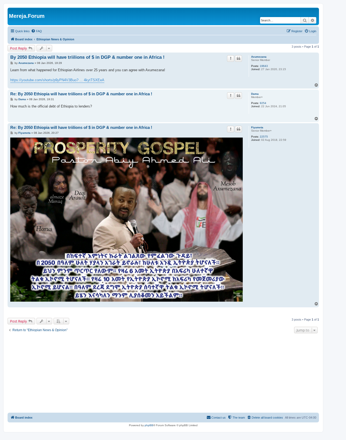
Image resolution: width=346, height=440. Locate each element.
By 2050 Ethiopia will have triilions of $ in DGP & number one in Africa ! (87, 57)
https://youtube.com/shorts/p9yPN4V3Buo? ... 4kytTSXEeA (57, 80)
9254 (263, 103)
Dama (255, 93)
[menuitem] (36, 31)
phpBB (149, 425)
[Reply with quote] (238, 58)
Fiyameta (257, 127)
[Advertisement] (163, 374)
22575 (264, 136)
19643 (264, 65)
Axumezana (259, 56)
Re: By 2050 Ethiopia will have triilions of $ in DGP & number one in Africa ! (81, 94)
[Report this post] (230, 58)
